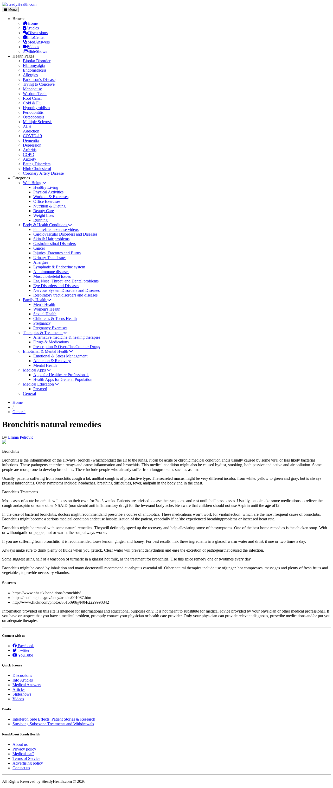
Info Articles (22, 680)
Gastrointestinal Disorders (54, 243)
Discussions (38, 32)
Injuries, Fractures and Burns (57, 253)
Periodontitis (33, 112)
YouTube (25, 655)
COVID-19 (32, 136)
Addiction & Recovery (52, 360)
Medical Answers (26, 685)
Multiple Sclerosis (37, 121)
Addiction (31, 131)
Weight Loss (43, 215)
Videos (33, 47)
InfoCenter (36, 37)
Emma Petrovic (20, 437)
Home (33, 23)
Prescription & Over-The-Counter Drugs (66, 346)
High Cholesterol (37, 168)
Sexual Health (44, 314)
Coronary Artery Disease (43, 173)
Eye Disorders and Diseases (56, 285)
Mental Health (45, 365)
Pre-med (40, 389)
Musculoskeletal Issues (52, 276)
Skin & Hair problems (51, 239)
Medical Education (39, 384)
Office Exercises (46, 201)
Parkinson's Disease (39, 79)
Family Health (35, 300)
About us (20, 744)
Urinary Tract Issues (49, 257)
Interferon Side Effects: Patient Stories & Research (53, 719)
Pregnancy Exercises (50, 328)
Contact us (21, 768)
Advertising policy (27, 763)
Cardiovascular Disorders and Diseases (65, 234)
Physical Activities (48, 192)
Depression (32, 145)
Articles (32, 28)
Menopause (32, 89)
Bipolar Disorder (36, 61)
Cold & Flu (32, 103)
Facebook (25, 646)
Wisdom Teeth (35, 93)
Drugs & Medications (51, 342)
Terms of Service (26, 758)
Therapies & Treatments (43, 332)
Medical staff (23, 754)
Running (40, 220)
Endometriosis (34, 70)
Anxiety (29, 159)
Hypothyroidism (36, 107)
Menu (12, 9)
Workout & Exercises (50, 196)
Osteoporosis (33, 117)
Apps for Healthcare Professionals (61, 375)
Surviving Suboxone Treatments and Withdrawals (53, 724)
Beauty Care (43, 211)
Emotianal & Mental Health (46, 351)
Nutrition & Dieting (49, 206)
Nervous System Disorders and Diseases (66, 290)
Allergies (30, 75)
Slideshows (21, 694)
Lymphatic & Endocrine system (59, 267)
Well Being (32, 182)
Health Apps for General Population (62, 379)
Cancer (39, 248)
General (29, 393)
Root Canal (32, 98)
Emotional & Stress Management (60, 356)
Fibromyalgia (34, 65)
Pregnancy (42, 323)
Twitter (23, 650)
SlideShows (37, 51)
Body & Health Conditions (45, 225)
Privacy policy (24, 749)
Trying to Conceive (39, 84)
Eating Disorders (36, 164)
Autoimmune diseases (51, 271)
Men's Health (44, 304)
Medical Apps (35, 370)
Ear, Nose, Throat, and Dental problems (66, 281)
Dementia (31, 140)
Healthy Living (45, 187)
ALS (27, 126)
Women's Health (46, 309)
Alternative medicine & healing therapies (66, 337)
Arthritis (29, 150)
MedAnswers (39, 42)
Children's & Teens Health (55, 318)
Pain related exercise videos (56, 229)
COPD (28, 154)
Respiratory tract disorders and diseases (65, 295)
